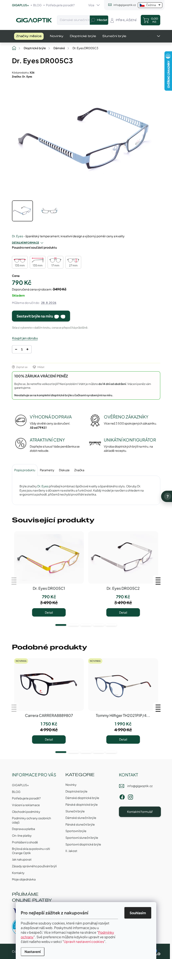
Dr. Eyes (17, 236)
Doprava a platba (23, 829)
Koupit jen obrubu (25, 338)
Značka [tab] (79, 470)
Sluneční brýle (75, 811)
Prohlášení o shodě (25, 842)
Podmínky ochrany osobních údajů (31, 820)
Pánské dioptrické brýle (81, 804)
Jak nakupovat (21, 859)
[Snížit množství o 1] (16, 350)
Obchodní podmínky (26, 811)
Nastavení (33, 951)
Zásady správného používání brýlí (34, 866)
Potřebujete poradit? (60, 5)
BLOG (37, 5)
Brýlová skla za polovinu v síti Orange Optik (31, 851)
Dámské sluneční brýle (80, 818)
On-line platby (22, 835)
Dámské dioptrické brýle (82, 798)
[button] (61, 625)
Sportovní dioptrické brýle (83, 844)
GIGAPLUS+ (20, 5)
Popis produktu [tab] (24, 470)
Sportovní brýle (75, 831)
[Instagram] (130, 796)
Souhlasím (138, 913)
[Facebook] (122, 796)
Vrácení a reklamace (26, 805)
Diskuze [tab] (64, 470)
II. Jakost (71, 851)
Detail (49, 612)
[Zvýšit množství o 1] (27, 350)
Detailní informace (25, 242)
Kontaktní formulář (140, 811)
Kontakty (18, 873)
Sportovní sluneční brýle (81, 837)
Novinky (71, 784)
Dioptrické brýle (76, 791)
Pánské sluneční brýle (80, 824)
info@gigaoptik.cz (139, 786)
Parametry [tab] (47, 470)
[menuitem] (29, 36)
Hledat (102, 20)
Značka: (22, 76)
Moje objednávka (24, 879)
